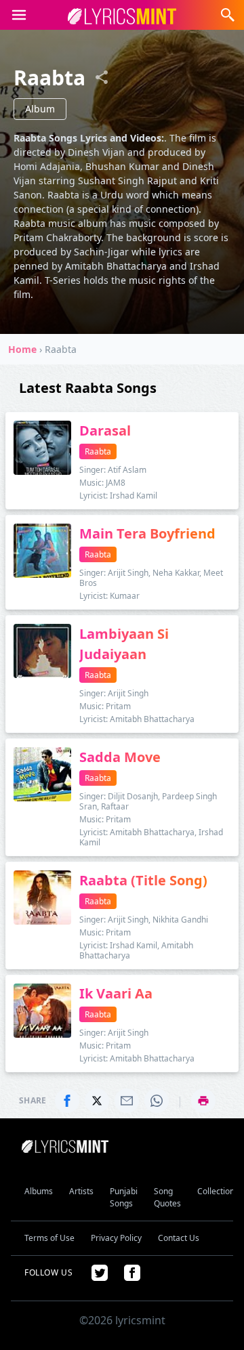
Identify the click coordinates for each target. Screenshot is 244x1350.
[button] (19, 15)
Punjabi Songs (124, 1197)
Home (22, 349)
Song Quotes (167, 1197)
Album (40, 108)
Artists (81, 1191)
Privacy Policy (116, 1238)
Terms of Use (49, 1238)
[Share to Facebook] (67, 1101)
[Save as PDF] (203, 1101)
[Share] (102, 77)
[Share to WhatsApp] (156, 1101)
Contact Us (178, 1238)
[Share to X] (97, 1101)
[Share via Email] (127, 1101)
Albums (38, 1191)
